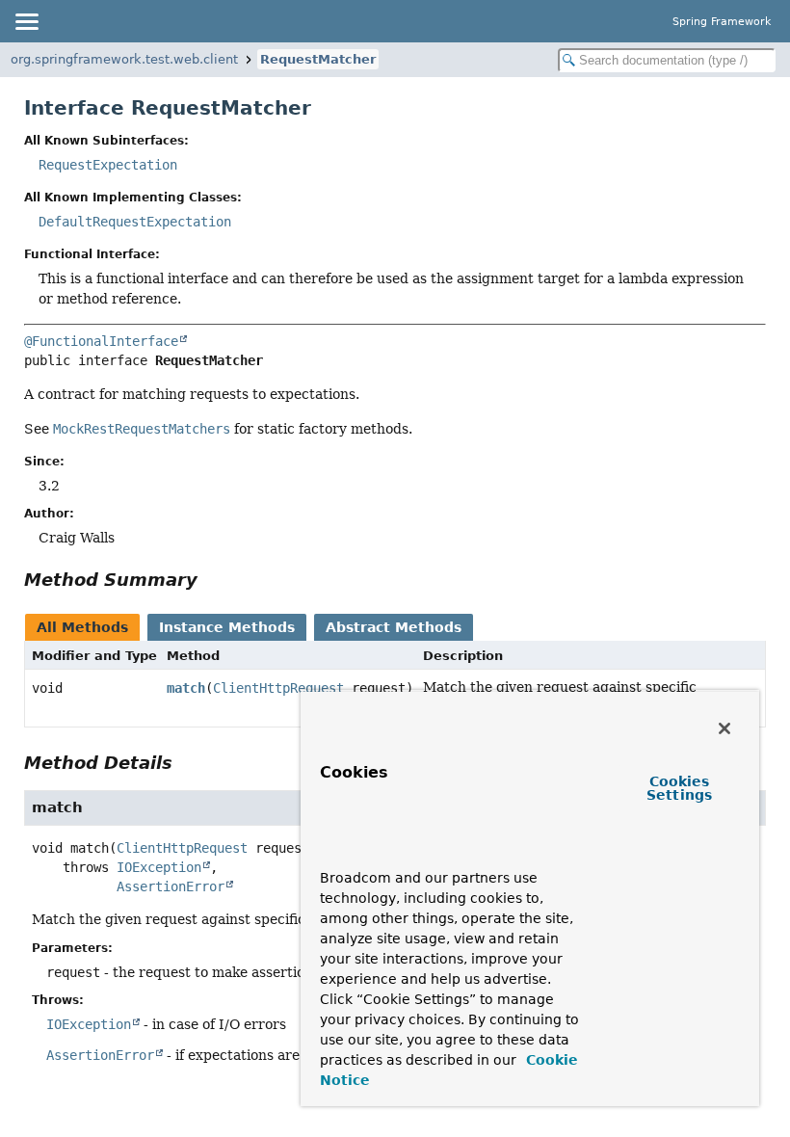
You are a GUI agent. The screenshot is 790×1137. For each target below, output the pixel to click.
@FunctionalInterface (101, 341)
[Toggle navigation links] (26, 21)
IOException (159, 867)
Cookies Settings (679, 788)
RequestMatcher (318, 59)
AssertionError (170, 886)
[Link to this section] (211, 579)
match (186, 688)
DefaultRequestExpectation (135, 221)
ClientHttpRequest (278, 688)
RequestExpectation (108, 164)
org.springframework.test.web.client (124, 59)
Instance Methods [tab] (227, 627)
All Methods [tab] (82, 627)
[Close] (724, 728)
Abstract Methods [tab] (393, 627)
